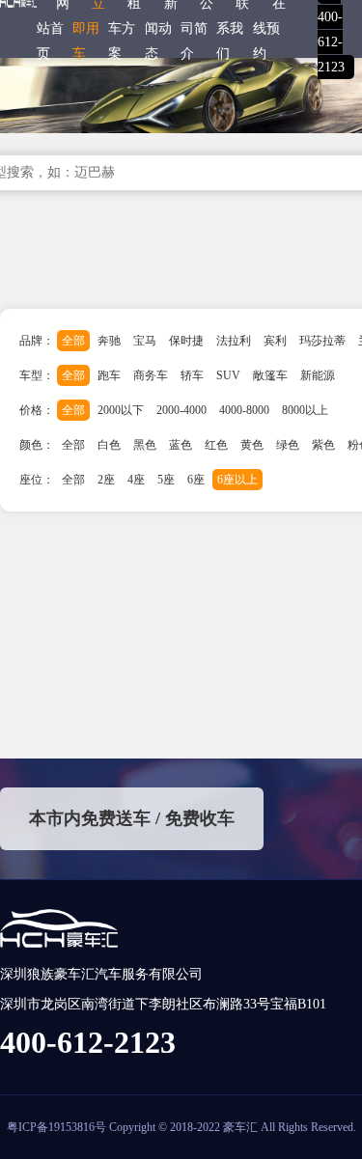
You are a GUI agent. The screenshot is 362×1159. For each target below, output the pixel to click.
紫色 (323, 445)
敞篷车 (270, 375)
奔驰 (109, 340)
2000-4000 (181, 410)
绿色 (287, 445)
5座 (166, 479)
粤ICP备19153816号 (56, 1127)
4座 (136, 479)
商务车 (150, 375)
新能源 (317, 375)
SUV (228, 375)
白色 (109, 445)
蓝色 (180, 445)
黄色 (252, 445)
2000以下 (120, 410)
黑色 (144, 445)
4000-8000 (244, 410)
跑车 (109, 375)
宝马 (144, 340)
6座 (196, 479)
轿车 (192, 375)
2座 (106, 479)
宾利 (275, 340)
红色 (216, 445)
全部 (73, 340)
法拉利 (233, 340)
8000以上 (305, 410)
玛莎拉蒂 (322, 340)
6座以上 (237, 479)
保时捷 (186, 340)
